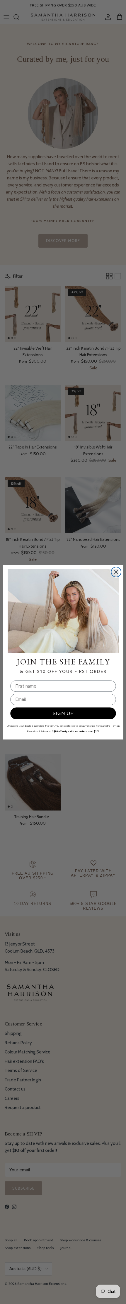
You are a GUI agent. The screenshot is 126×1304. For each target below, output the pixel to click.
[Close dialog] (116, 572)
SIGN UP (63, 713)
